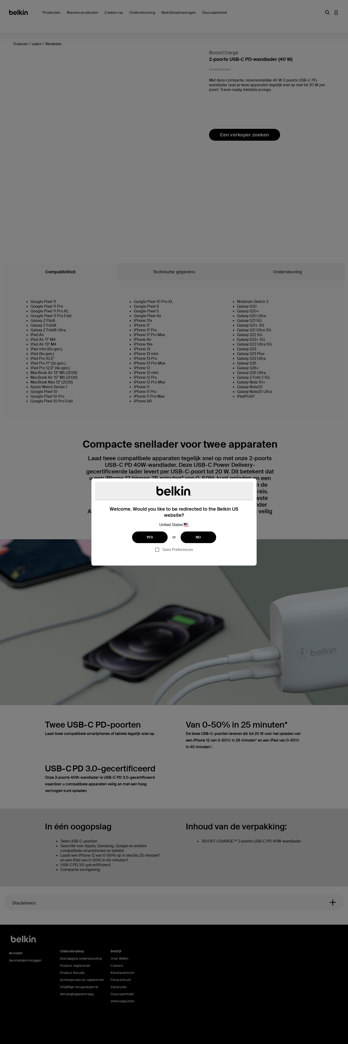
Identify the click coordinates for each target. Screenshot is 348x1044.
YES (150, 537)
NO (198, 537)
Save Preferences (177, 549)
